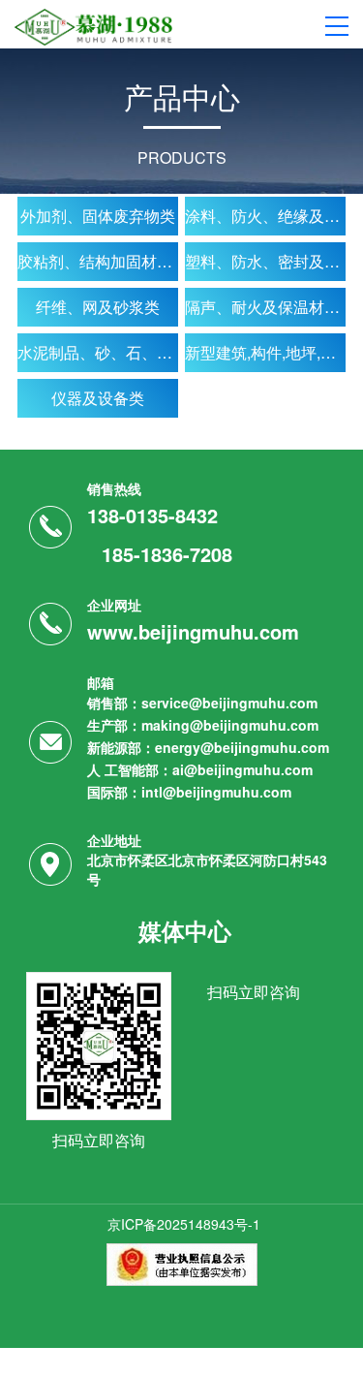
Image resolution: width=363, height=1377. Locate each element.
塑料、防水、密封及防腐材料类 (265, 261)
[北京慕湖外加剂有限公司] (93, 25)
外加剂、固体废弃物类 (97, 215)
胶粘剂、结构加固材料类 (97, 261)
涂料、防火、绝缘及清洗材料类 (265, 215)
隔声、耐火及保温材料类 (265, 307)
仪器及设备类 (97, 398)
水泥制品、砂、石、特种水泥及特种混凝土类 (97, 352)
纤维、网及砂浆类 (98, 307)
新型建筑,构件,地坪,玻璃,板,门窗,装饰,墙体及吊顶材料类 (265, 352)
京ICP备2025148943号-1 (183, 1224)
